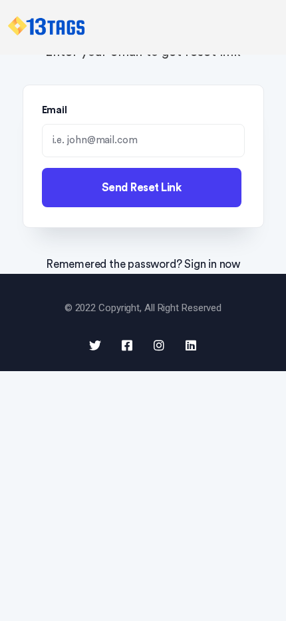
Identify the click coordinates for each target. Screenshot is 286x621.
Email (55, 110)
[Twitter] (95, 345)
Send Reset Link (142, 187)
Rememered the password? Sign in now (143, 264)
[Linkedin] (191, 345)
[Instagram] (159, 345)
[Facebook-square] (127, 345)
